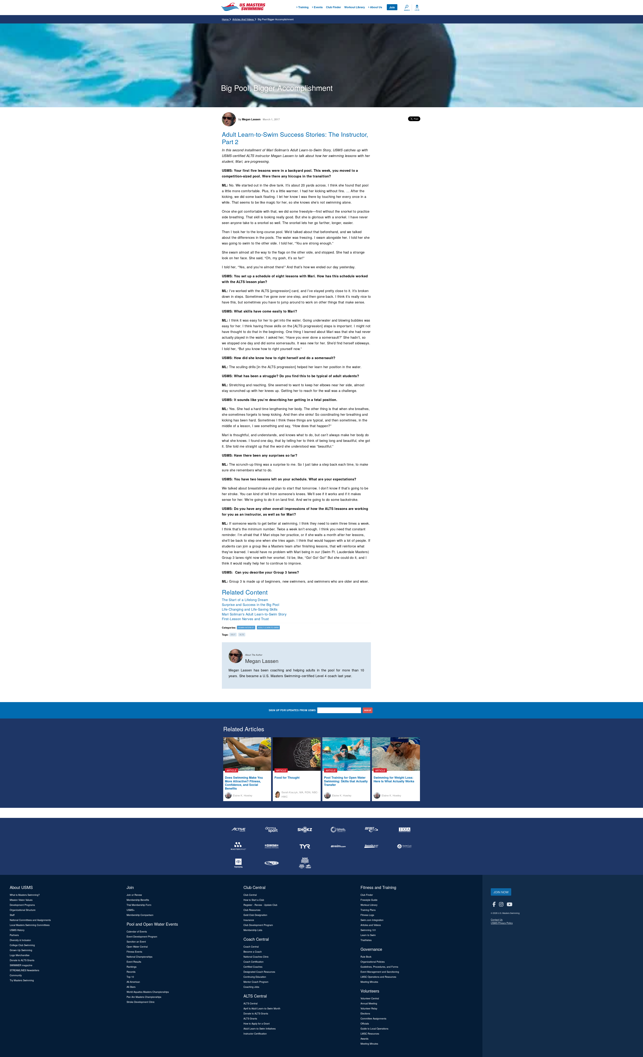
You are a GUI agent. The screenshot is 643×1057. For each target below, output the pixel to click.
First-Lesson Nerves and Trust (245, 618)
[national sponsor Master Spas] (238, 846)
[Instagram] (501, 904)
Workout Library (354, 7)
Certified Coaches (252, 966)
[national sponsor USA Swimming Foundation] (305, 863)
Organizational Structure (22, 910)
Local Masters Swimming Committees (30, 925)
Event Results (134, 961)
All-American (133, 981)
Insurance (248, 920)
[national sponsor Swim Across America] (271, 846)
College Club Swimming (22, 945)
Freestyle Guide (369, 899)
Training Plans (368, 910)
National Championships (139, 956)
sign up (367, 710)
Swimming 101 (368, 930)
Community (16, 975)
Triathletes (366, 940)
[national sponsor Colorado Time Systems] (338, 829)
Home (225, 19)
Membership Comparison (140, 915)
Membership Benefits (138, 899)
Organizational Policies (373, 961)
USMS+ (131, 910)
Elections (365, 1013)
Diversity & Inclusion (20, 940)
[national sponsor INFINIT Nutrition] (371, 829)
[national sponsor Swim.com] (338, 846)
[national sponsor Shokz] (305, 829)
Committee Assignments (373, 1018)
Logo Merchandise (19, 955)
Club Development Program (258, 925)
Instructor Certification (255, 1033)
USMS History (17, 930)
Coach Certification (253, 961)
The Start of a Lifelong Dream (245, 599)
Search (407, 10)
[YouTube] (509, 904)
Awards (364, 1038)
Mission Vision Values (21, 899)
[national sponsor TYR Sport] (305, 846)
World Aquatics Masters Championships (148, 991)
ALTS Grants (250, 1018)
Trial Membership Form (139, 905)
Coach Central (251, 946)
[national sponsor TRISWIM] (271, 863)
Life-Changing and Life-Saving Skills (249, 609)
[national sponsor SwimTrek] (404, 846)
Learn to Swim (368, 935)
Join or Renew (134, 894)
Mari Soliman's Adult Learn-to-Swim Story (254, 614)
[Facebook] (494, 904)
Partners (14, 935)
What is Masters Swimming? (25, 894)
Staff (12, 915)
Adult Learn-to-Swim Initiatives (259, 1028)
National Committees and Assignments (30, 920)
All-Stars (131, 986)
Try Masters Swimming (22, 980)
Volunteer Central (370, 998)
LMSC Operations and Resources (378, 976)
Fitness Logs (367, 915)
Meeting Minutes (369, 981)
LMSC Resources (370, 1033)
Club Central (250, 894)
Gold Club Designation (255, 915)
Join (392, 7)
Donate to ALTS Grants (22, 960)
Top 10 (130, 976)
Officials (365, 1023)
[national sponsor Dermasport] (271, 829)
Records (131, 971)
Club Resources (251, 910)
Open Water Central (137, 946)
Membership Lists (252, 930)
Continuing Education (254, 976)
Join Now (501, 892)
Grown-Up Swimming (21, 950)
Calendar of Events (137, 931)
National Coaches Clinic (256, 956)
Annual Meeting (369, 1003)
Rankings (131, 966)
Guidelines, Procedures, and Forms (379, 966)
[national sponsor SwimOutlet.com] (371, 846)
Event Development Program (142, 936)
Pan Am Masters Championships (144, 997)
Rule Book (366, 956)
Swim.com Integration (372, 920)
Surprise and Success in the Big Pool (250, 604)
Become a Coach (252, 951)
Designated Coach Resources (259, 971)
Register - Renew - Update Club (260, 905)
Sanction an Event (136, 941)
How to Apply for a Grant (256, 1023)
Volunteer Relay (369, 1008)
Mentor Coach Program (255, 981)
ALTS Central (250, 1003)
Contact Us (497, 919)
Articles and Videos (243, 19)
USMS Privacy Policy (502, 923)
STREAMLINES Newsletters (24, 970)
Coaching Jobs (251, 986)
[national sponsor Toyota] (238, 863)
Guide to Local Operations (374, 1028)
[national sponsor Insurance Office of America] (404, 829)
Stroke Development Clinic (141, 1002)
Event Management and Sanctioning (380, 971)
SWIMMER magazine (21, 965)
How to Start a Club (253, 899)
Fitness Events (134, 951)
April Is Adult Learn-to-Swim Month (261, 1008)
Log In (417, 10)
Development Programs (22, 905)
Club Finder (333, 7)
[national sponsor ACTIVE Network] (238, 829)
